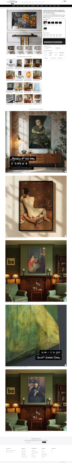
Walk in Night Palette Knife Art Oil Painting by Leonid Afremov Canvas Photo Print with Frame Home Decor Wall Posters (10, 92)
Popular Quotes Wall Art (24, 457)
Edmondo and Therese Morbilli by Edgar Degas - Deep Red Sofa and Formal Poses (17, 302)
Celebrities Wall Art (23, 450)
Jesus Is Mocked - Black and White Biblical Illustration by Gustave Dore (37, 68)
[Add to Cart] (13, 66)
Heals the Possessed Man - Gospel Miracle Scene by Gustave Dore (10, 104)
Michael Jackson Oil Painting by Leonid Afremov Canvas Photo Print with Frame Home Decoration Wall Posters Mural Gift (37, 104)
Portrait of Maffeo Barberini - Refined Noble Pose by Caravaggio (28, 68)
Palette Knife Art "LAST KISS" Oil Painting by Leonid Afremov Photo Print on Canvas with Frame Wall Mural (19, 68)
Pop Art (32, 454)
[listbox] (54, 26)
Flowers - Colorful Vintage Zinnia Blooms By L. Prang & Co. (19, 92)
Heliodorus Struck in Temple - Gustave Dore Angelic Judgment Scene (37, 80)
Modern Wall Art (23, 454)
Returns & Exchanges (44, 454)
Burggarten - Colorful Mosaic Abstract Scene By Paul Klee (19, 104)
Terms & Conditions (44, 453)
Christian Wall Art (34, 457)
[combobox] (33, 2)
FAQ (52, 450)
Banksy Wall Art (33, 450)
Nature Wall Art (33, 455)
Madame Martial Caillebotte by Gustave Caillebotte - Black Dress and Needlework (17, 431)
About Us (43, 450)
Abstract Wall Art (23, 455)
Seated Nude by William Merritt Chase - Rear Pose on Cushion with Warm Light (16, 237)
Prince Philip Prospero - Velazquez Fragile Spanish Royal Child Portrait (28, 92)
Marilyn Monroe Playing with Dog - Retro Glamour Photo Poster (28, 104)
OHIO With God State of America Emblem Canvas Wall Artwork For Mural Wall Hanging (10, 68)
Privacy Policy (43, 457)
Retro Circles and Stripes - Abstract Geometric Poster (28, 80)
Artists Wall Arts (23, 453)
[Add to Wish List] (64, 42)
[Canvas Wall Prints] (13, 2)
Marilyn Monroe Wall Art (35, 453)
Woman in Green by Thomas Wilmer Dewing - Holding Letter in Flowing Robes (16, 366)
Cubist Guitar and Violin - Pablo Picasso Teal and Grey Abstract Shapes (10, 80)
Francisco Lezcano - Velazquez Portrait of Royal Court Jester (14, 173)
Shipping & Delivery (44, 455)
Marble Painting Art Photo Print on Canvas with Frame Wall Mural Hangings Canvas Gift (37, 92)
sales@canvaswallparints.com (11, 450)
